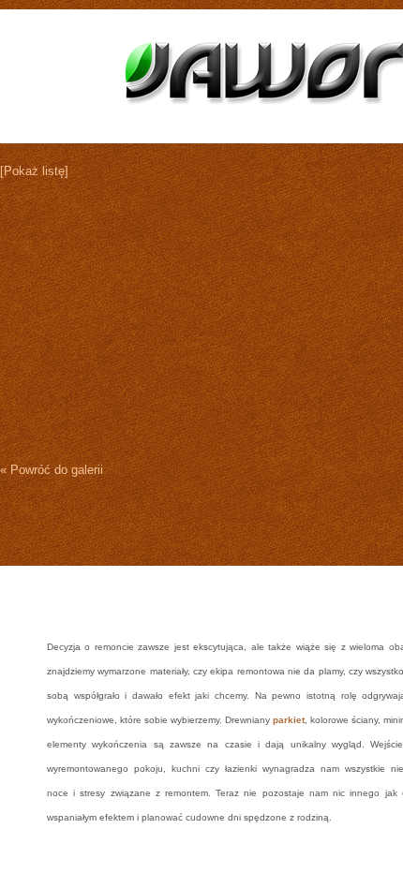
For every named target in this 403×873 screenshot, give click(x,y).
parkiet (289, 720)
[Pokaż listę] (34, 171)
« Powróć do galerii (51, 470)
